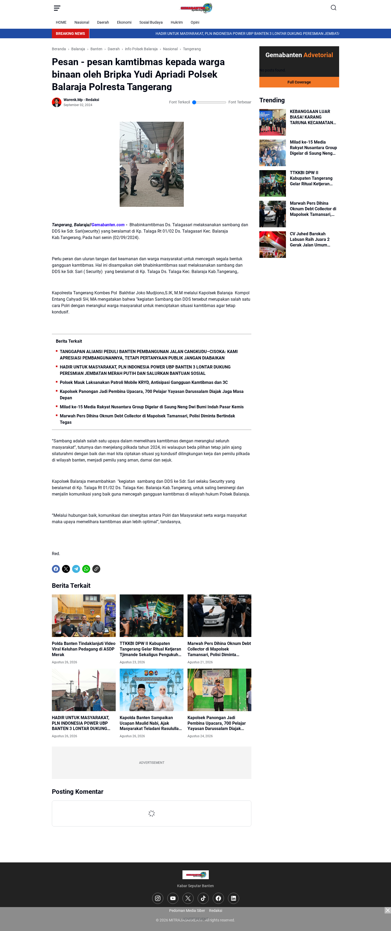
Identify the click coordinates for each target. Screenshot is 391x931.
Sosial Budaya (151, 22)
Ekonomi (124, 22)
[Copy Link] (96, 569)
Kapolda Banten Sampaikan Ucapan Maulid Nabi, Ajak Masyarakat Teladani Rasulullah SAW (150, 723)
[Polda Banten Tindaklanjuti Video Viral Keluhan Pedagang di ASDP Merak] (84, 615)
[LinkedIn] (233, 898)
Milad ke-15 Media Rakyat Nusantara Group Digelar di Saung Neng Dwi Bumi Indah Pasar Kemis (152, 406)
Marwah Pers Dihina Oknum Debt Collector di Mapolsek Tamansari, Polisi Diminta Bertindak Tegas (147, 419)
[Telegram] (76, 569)
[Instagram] (157, 898)
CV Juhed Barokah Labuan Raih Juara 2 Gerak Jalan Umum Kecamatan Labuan (310, 239)
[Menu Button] (57, 8)
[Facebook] (56, 569)
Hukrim (177, 22)
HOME (61, 22)
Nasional (81, 22)
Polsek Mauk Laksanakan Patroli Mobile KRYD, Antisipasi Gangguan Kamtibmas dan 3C (144, 382)
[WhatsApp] (86, 569)
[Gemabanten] (195, 8)
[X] (66, 569)
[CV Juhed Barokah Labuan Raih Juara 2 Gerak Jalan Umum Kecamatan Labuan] (272, 244)
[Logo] (195, 874)
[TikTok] (203, 898)
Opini (195, 22)
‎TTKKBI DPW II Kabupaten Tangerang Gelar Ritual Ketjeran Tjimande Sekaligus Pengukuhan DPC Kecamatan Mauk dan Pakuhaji (151, 649)
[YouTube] (172, 898)
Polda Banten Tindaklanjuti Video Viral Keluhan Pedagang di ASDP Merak (83, 649)
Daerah (103, 22)
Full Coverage (299, 82)
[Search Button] (333, 8)
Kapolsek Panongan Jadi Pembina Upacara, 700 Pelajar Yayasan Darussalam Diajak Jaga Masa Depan (152, 394)
